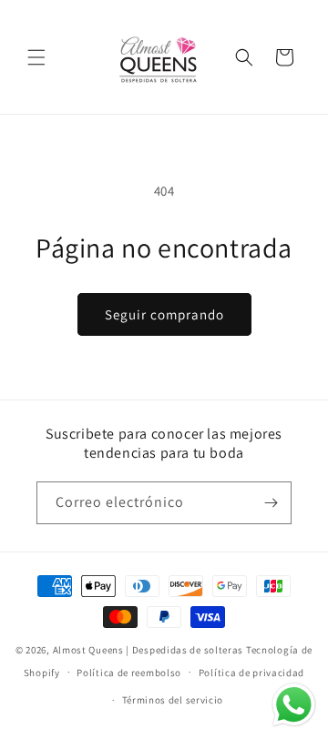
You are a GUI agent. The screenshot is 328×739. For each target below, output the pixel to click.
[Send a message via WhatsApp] (294, 705)
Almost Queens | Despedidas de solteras (148, 649)
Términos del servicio (173, 699)
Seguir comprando (164, 314)
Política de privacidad (251, 672)
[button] (36, 57)
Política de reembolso (129, 672)
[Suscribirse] (271, 502)
